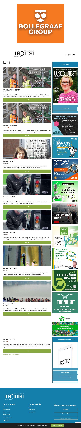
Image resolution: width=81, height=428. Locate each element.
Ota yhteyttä (6, 412)
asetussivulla (44, 425)
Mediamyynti (6, 409)
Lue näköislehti (65, 108)
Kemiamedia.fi (32, 409)
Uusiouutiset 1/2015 (10, 268)
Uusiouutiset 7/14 (9, 340)
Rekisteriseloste (7, 417)
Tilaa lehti (65, 409)
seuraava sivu (15, 354)
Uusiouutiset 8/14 (9, 304)
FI (70, 55)
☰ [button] (73, 54)
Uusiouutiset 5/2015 (10, 126)
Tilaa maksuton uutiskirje (65, 377)
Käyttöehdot (6, 414)
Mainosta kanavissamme (65, 418)
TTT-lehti (31, 407)
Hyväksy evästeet (57, 425)
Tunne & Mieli (32, 412)
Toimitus (5, 407)
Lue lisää (27, 100)
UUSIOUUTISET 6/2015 (11, 90)
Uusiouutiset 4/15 (9, 161)
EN (67, 55)
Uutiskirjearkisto (65, 372)
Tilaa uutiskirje (66, 413)
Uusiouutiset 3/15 (9, 197)
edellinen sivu (7, 354)
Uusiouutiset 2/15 (9, 233)
